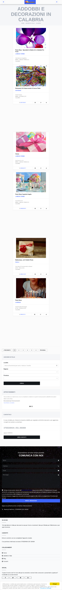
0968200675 (23, 208)
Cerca (22, 383)
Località (6, 362)
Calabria (38, 23)
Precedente (7, 350)
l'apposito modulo (27, 538)
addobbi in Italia (30, 23)
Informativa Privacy (27, 490)
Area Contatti (21, 437)
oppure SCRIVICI (8, 433)
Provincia (6, 375)
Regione (6, 369)
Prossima (42, 350)
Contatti (6, 561)
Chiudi (55, 584)
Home (22, 23)
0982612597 (23, 274)
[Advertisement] (31, 117)
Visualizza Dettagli (45, 588)
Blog (5, 558)
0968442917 (23, 168)
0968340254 (23, 65)
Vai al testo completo (9, 402)
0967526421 (23, 102)
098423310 (22, 314)
